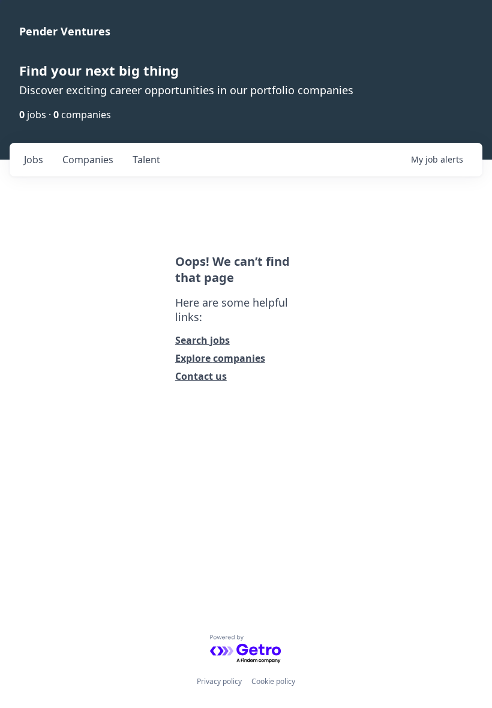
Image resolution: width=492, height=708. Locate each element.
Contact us (201, 376)
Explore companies (220, 358)
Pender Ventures (64, 31)
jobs (33, 159)
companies (87, 159)
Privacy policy (219, 681)
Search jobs (202, 340)
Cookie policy (273, 681)
